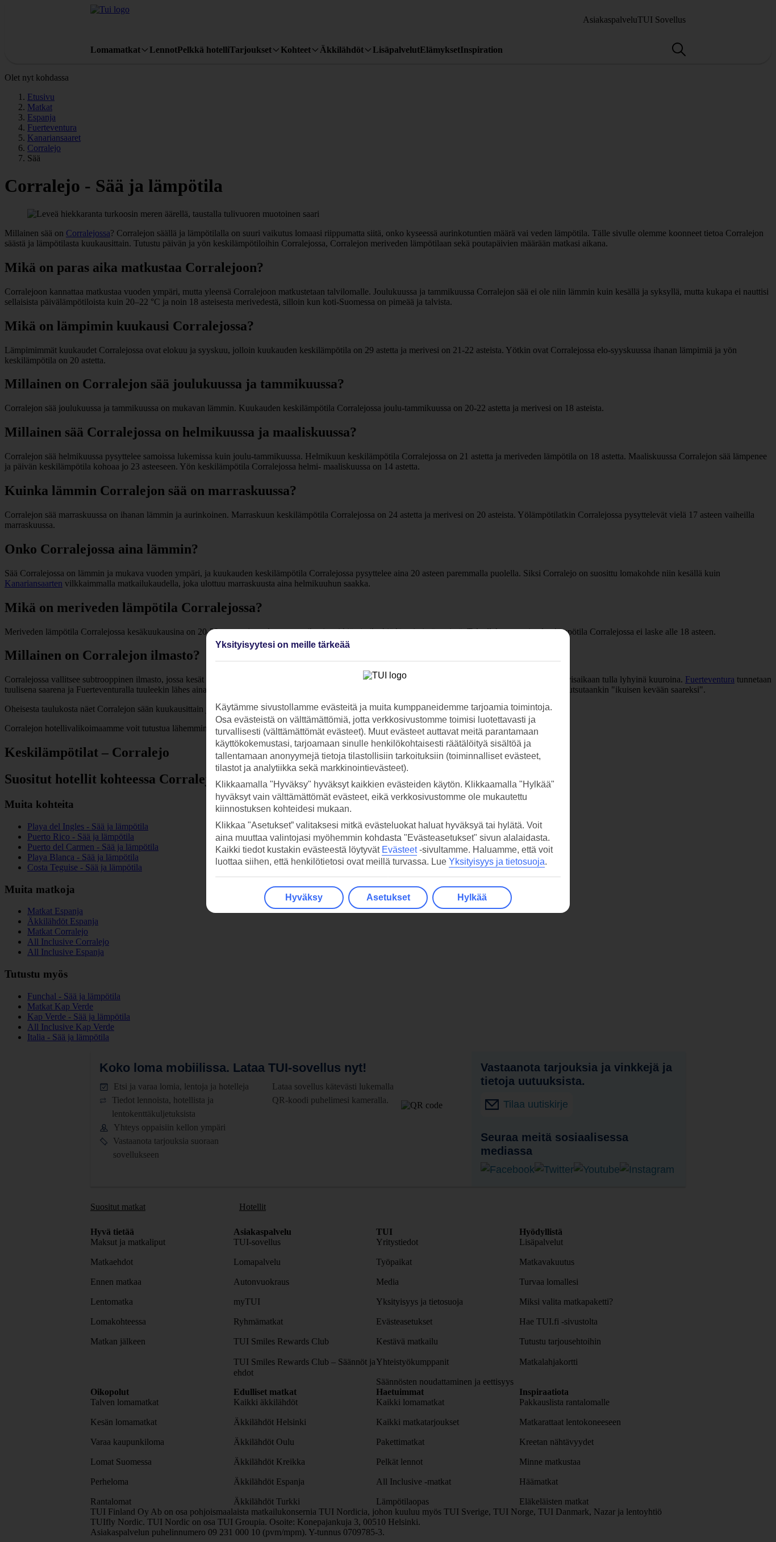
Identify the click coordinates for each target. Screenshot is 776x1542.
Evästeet (399, 849)
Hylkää (472, 897)
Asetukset (388, 897)
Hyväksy (304, 897)
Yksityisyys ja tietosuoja (497, 861)
